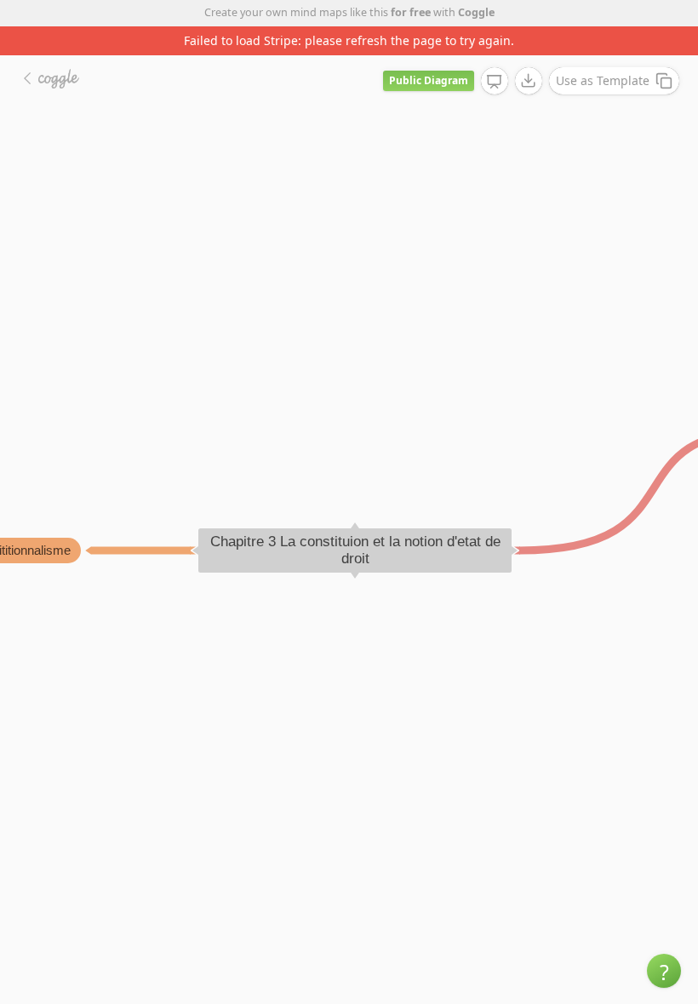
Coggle (476, 12)
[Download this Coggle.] (528, 80)
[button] (664, 971)
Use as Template (602, 80)
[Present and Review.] (494, 81)
